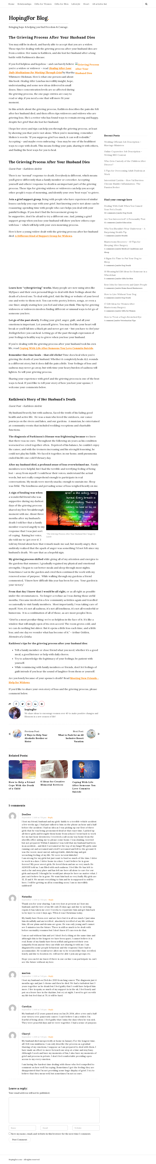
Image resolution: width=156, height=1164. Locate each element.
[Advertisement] (54, 261)
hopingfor (31, 709)
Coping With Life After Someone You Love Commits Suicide (56, 348)
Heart (86, 4)
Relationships (24, 4)
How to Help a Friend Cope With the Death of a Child (22, 785)
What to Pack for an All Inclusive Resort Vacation (71, 738)
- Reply (50, 817)
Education (126, 223)
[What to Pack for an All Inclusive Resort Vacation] (91, 733)
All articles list (99, 4)
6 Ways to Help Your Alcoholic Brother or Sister (36, 738)
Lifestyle (75, 4)
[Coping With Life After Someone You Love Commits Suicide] (86, 769)
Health (125, 236)
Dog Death (127, 213)
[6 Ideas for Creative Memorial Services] (54, 769)
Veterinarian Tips (128, 320)
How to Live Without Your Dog (120, 294)
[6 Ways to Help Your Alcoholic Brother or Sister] (17, 733)
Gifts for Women (42, 4)
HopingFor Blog (28, 17)
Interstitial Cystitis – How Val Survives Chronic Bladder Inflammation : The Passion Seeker (124, 184)
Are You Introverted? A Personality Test (124, 219)
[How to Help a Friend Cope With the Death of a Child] (22, 769)
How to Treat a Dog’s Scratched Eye (123, 317)
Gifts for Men (61, 4)
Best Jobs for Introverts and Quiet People (125, 284)
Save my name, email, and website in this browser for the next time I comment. (51, 1134)
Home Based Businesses (132, 288)
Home (11, 4)
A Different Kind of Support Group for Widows (43, 235)
